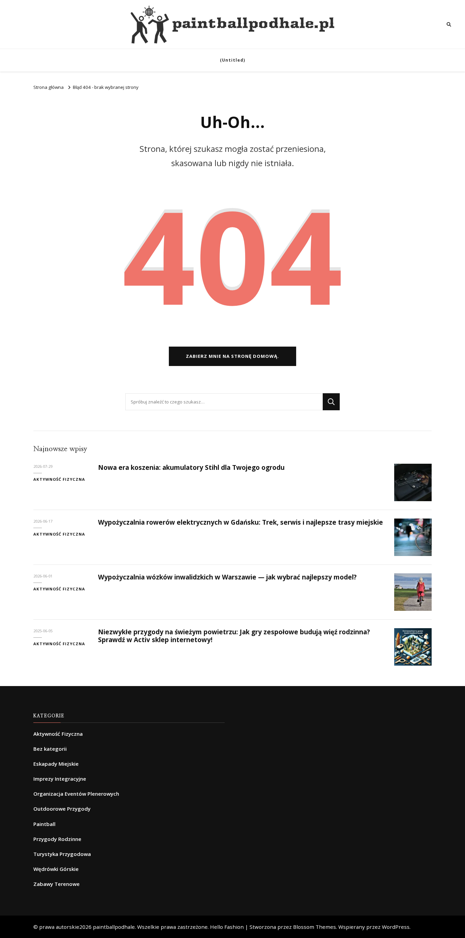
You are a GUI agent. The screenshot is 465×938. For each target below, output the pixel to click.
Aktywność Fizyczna (59, 479)
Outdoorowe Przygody (62, 808)
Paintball (44, 824)
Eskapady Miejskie (56, 763)
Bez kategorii (50, 748)
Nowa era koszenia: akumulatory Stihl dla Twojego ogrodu (191, 467)
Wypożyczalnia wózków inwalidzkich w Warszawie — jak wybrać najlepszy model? (227, 577)
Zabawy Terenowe (56, 883)
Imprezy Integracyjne (59, 778)
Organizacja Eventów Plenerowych (76, 793)
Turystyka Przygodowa (62, 853)
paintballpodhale (114, 926)
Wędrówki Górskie (56, 868)
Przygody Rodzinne (57, 839)
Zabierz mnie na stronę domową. (232, 356)
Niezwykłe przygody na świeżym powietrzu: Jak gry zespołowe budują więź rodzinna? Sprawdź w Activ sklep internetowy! (234, 635)
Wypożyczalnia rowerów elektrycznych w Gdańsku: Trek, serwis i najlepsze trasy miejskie (240, 522)
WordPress (396, 926)
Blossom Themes (314, 926)
